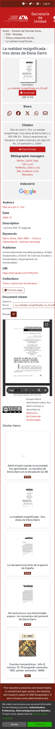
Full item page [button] (14, 290)
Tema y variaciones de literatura (21, 37)
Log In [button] (46, 3)
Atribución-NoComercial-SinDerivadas (33, 416)
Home (6, 30)
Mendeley (27, 174)
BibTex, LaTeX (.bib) (27, 160)
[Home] (16, 18)
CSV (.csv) (27, 164)
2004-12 (7, 217)
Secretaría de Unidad (40, 17)
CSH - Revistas (14, 34)
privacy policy (40, 714)
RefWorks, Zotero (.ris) (27, 167)
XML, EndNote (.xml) (27, 171)
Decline (14, 724)
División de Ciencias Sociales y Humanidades (27, 30)
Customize (7, 718)
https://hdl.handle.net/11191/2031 (20, 273)
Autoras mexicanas (30, 241)
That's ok (39, 724)
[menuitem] (24, 4)
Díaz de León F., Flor (14, 207)
